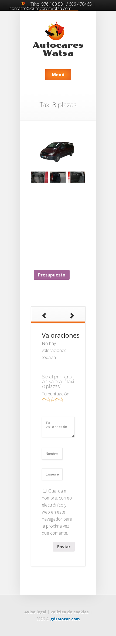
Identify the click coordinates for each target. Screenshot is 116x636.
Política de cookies (69, 611)
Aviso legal (35, 611)
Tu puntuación (55, 394)
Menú (58, 75)
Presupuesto (51, 275)
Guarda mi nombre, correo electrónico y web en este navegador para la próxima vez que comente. (57, 512)
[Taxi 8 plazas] (58, 149)
